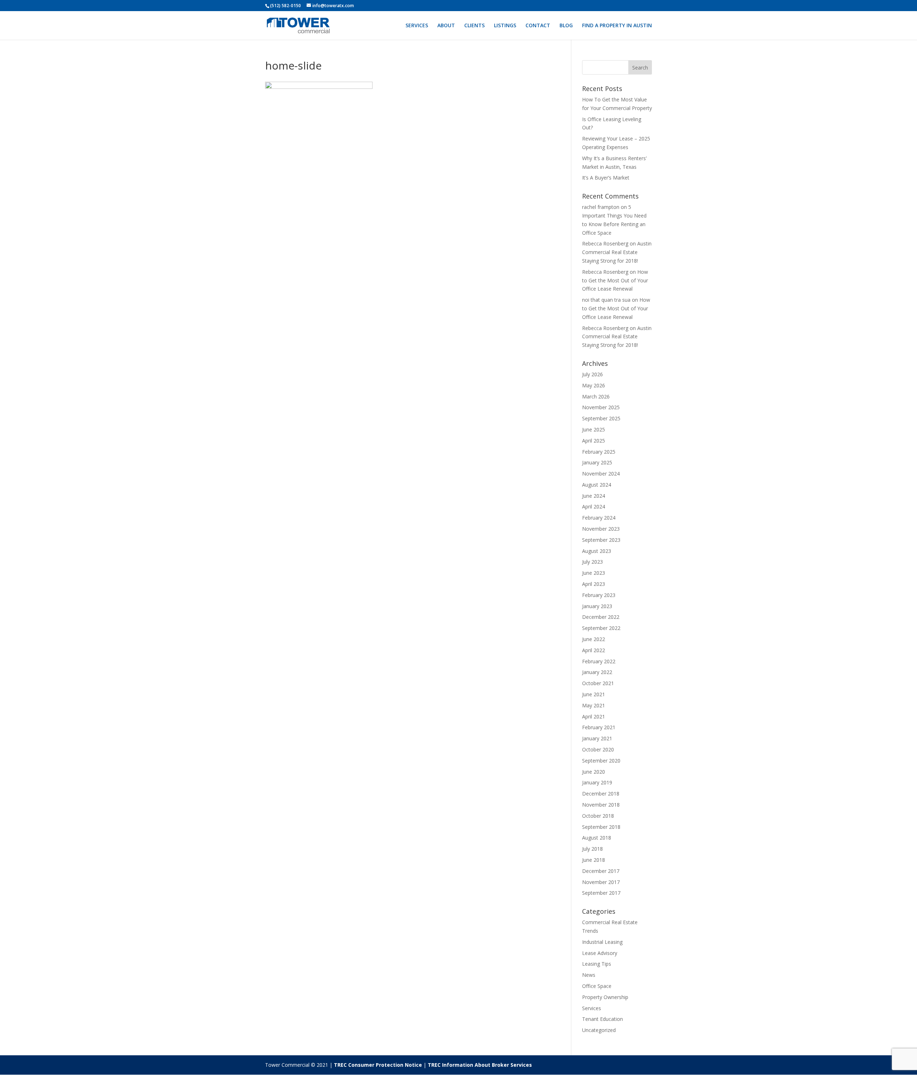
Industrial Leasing (602, 941)
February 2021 (598, 727)
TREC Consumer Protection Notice (378, 1064)
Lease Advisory (599, 953)
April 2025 (593, 440)
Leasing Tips (596, 963)
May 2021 (593, 705)
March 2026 (596, 396)
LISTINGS (505, 26)
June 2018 (593, 859)
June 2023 (593, 572)
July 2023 (592, 561)
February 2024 (598, 517)
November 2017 (601, 882)
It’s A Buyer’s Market (605, 177)
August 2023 (596, 551)
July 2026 (592, 374)
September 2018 (601, 826)
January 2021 (597, 738)
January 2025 (597, 462)
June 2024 (593, 495)
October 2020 (598, 749)
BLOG (566, 26)
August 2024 (596, 484)
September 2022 (601, 628)
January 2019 (597, 782)
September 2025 (601, 418)
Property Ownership (605, 997)
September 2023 (601, 539)
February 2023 (598, 595)
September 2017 (601, 892)
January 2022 (597, 672)
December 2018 (600, 793)
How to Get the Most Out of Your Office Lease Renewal (615, 280)
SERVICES (416, 26)
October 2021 (598, 683)
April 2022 (593, 650)
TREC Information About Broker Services (480, 1064)
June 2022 (593, 639)
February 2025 (598, 451)
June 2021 (593, 694)
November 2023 (601, 528)
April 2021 (593, 716)
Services (591, 1008)
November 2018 (601, 804)
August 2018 (596, 837)
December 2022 (600, 616)
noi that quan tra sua (606, 299)
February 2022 (598, 661)
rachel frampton (600, 207)
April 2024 (593, 506)
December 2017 (600, 871)
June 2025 (593, 429)
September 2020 (601, 760)
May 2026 (593, 385)
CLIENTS (474, 26)
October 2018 (598, 815)
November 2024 (601, 473)
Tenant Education (602, 1019)
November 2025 (601, 407)
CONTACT (537, 26)
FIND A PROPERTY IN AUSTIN (617, 26)
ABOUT (446, 26)
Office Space (596, 986)
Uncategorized (599, 1030)
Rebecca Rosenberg (605, 243)
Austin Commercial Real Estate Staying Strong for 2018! (617, 252)
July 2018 (592, 848)
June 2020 (593, 771)
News (588, 974)
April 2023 (593, 583)
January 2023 (597, 606)
